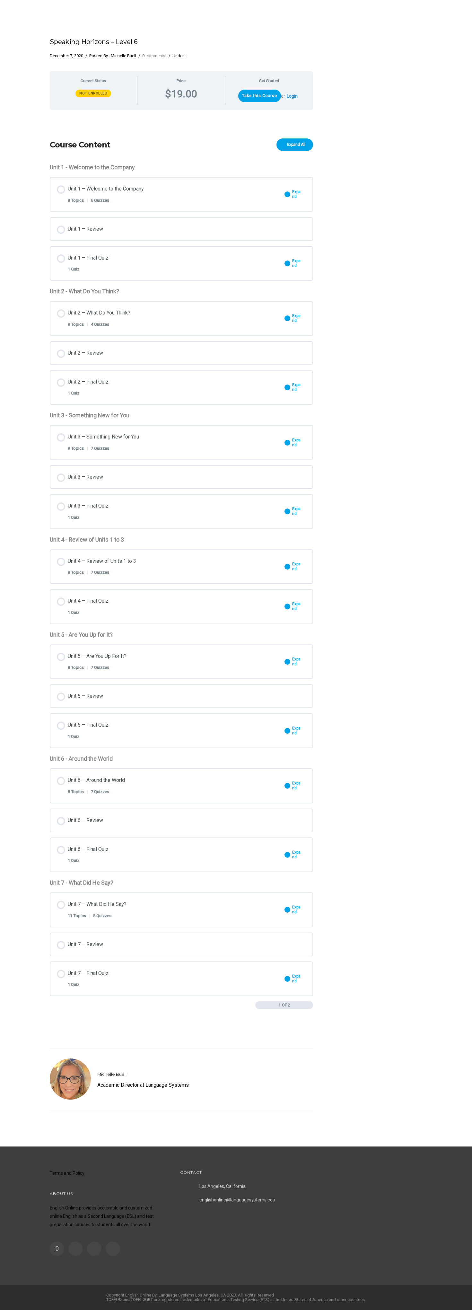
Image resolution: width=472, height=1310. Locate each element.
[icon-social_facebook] (77, 1249)
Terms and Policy (67, 1173)
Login (292, 96)
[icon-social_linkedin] (96, 1249)
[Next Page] (309, 1005)
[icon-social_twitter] (113, 1249)
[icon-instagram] (58, 1249)
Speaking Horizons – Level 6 (94, 42)
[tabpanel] (181, 119)
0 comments (153, 55)
